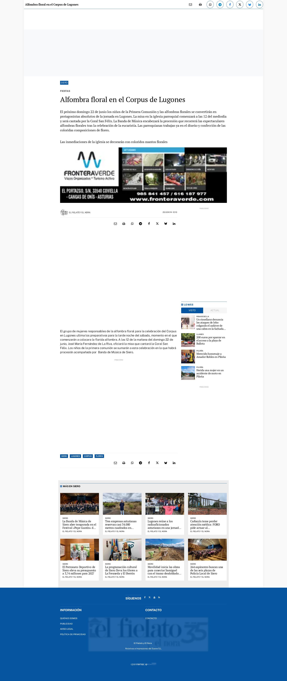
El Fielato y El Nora (79, 212)
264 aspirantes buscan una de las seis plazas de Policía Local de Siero (206, 570)
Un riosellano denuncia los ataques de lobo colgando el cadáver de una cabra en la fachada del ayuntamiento (209, 324)
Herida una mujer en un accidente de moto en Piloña (210, 373)
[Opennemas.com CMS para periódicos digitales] (143, 664)
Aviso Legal (66, 629)
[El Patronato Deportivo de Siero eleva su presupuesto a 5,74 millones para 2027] (79, 550)
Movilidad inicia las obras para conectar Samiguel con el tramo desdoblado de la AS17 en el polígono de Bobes (164, 573)
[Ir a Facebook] (144, 597)
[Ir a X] (149, 597)
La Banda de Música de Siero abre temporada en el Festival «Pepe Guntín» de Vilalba (79, 526)
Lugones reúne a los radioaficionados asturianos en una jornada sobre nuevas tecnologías (164, 526)
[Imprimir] (200, 4)
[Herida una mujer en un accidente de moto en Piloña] (188, 373)
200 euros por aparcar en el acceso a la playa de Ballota (210, 340)
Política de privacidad (73, 634)
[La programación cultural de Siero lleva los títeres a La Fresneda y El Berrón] (122, 550)
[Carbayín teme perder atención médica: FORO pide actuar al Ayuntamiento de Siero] (207, 504)
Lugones (75, 456)
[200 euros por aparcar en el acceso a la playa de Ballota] (188, 340)
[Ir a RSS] (159, 597)
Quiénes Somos (68, 618)
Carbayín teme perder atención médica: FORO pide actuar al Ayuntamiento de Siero (205, 526)
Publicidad (66, 624)
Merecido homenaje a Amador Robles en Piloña (211, 355)
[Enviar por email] (190, 4)
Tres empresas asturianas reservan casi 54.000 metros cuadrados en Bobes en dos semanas (120, 526)
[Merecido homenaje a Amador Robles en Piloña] (188, 356)
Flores (99, 456)
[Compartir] (210, 4)
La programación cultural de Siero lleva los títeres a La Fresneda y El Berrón (121, 570)
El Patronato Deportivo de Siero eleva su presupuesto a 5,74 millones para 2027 (79, 570)
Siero (64, 82)
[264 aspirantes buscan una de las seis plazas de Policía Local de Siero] (207, 550)
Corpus (88, 456)
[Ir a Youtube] (154, 597)
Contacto (151, 618)
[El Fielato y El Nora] (64, 212)
